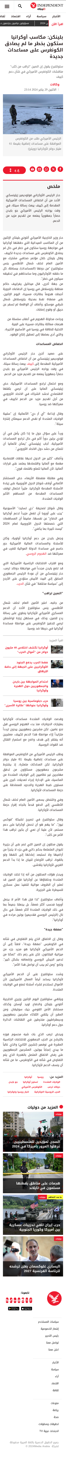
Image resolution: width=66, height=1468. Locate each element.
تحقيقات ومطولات (48, 1424)
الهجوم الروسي (36, 553)
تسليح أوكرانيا (30, 1082)
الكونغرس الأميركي (31, 1087)
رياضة (56, 1410)
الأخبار (56, 16)
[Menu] (7, 6)
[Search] (20, 6)
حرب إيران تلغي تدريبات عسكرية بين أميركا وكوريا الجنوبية (34, 1227)
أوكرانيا (28, 1077)
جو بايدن (13, 1082)
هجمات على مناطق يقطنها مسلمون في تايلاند (38, 1185)
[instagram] (23, 1300)
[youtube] (19, 1300)
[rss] (7, 1300)
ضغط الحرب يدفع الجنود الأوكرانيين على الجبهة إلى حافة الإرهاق (26, 666)
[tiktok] (11, 1300)
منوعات (55, 1403)
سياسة (41, 16)
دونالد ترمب (53, 1087)
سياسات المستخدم (48, 1322)
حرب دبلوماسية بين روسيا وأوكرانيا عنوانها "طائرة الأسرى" (26, 703)
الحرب (20, 584)
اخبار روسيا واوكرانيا (18, 1092)
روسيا (40, 1077)
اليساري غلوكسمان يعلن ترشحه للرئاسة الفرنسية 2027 (34, 1268)
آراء (28, 16)
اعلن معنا (53, 1350)
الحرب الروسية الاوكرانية (47, 1092)
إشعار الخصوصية (50, 1329)
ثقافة (56, 1390)
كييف (30, 364)
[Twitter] (27, 1300)
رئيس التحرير (52, 1336)
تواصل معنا (52, 1343)
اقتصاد (15, 16)
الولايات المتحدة (51, 1082)
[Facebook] (31, 1300)
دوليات (33, 1107)
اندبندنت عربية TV (49, 1431)
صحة (56, 1417)
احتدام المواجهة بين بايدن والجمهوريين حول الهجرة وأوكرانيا (30, 686)
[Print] (32, 169)
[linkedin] (15, 1300)
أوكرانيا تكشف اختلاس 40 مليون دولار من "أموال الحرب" (26, 649)
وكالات (54, 84)
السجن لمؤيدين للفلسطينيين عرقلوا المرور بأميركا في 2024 (36, 1144)
